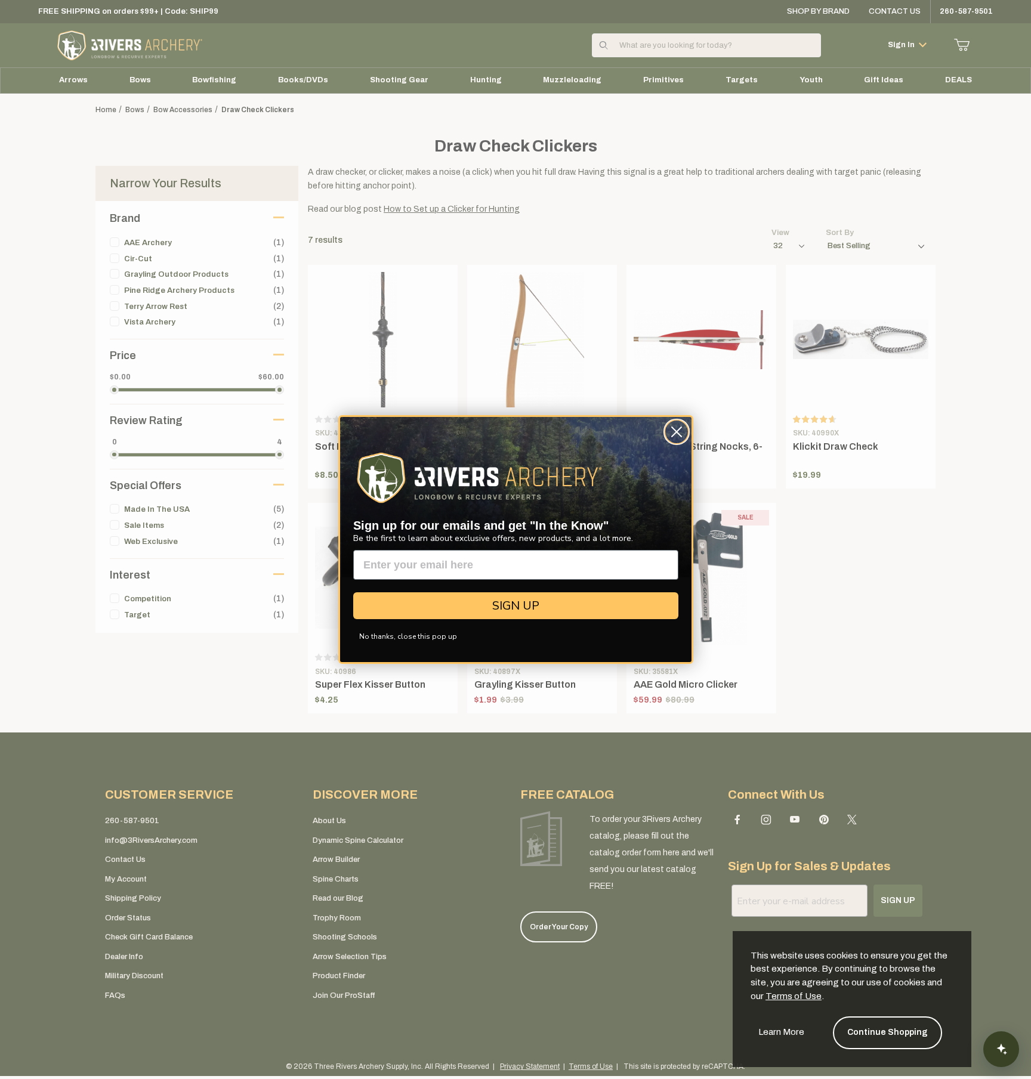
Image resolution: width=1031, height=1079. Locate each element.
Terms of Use (793, 996)
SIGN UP (515, 606)
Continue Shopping (887, 1032)
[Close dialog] (677, 432)
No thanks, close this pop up (408, 636)
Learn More (781, 1032)
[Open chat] (1001, 1049)
